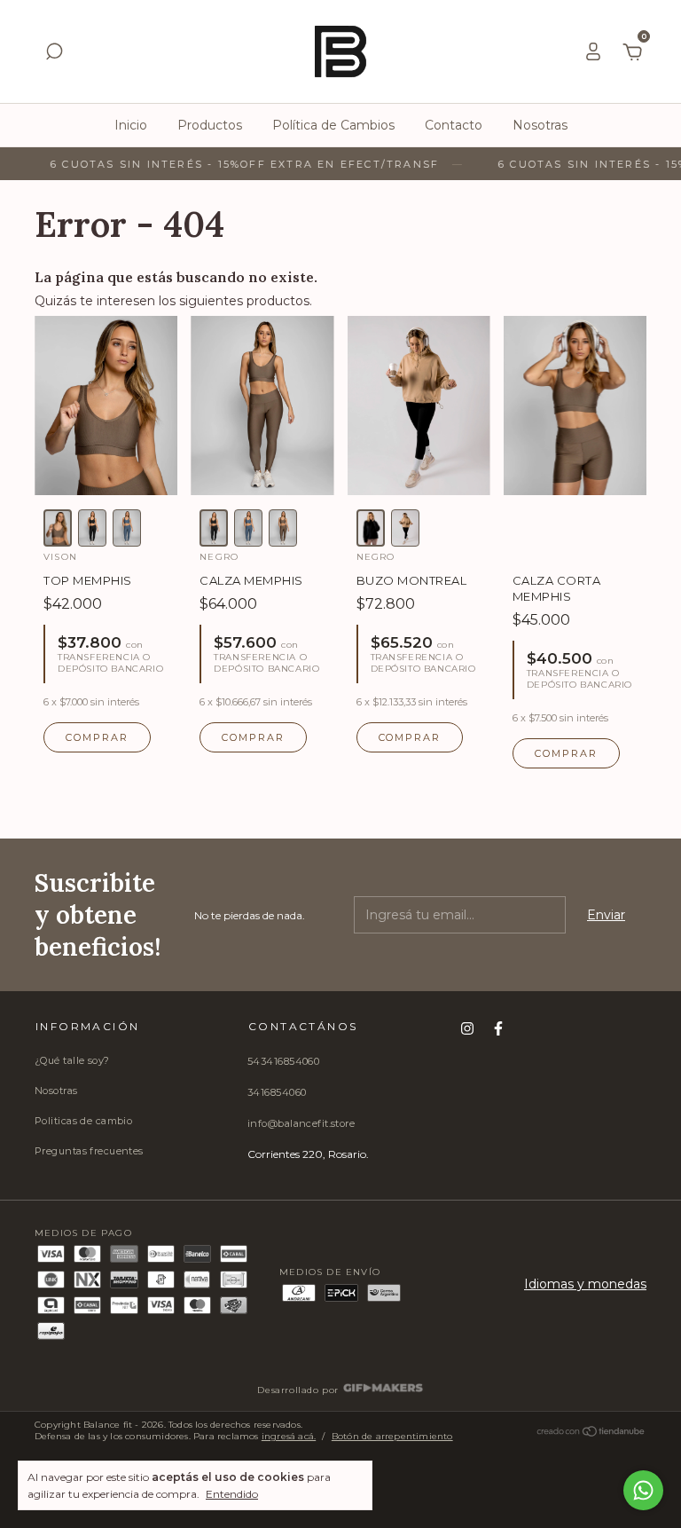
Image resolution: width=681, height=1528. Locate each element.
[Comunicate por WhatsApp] (643, 1490)
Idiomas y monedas (585, 1284)
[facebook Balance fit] (498, 1028)
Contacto (453, 125)
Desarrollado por (299, 1390)
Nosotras (540, 125)
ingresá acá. (289, 1436)
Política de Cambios (333, 125)
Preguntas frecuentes (89, 1151)
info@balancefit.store (301, 1123)
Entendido (232, 1493)
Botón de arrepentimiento (392, 1436)
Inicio (130, 125)
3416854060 (276, 1092)
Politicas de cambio (83, 1120)
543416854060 (283, 1061)
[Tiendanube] (591, 1434)
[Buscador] (54, 54)
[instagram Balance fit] (467, 1028)
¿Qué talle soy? (72, 1060)
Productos (209, 125)
